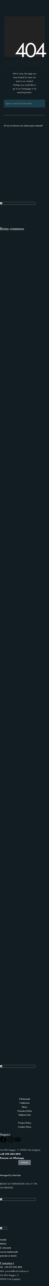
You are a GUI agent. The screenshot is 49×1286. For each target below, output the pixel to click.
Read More (31, 150)
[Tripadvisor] (17, 1139)
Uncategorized (14, 150)
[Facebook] (3, 1139)
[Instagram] (10, 1139)
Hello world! (10, 143)
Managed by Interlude (10, 1175)
